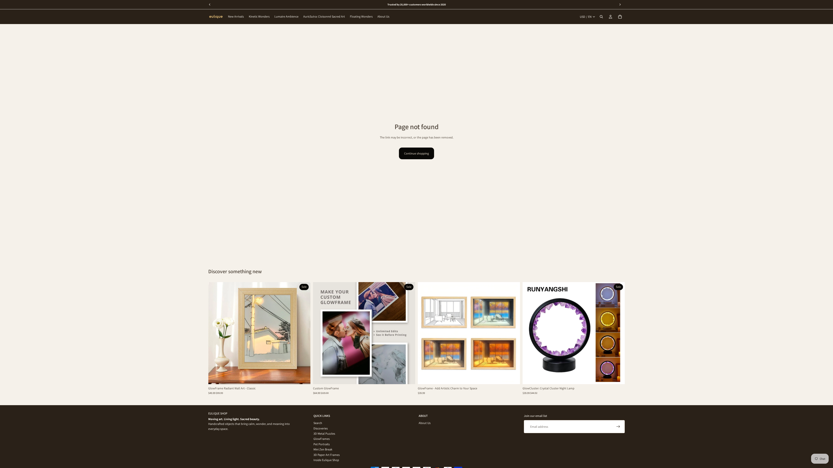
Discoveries (320, 428)
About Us (425, 423)
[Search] (601, 16)
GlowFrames (321, 439)
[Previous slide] (214, 333)
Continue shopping (416, 153)
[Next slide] (303, 333)
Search (317, 423)
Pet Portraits (321, 444)
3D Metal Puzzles (324, 434)
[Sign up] (618, 426)
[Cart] (620, 16)
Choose (307, 377)
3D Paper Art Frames (326, 455)
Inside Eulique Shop (326, 460)
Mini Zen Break (322, 449)
